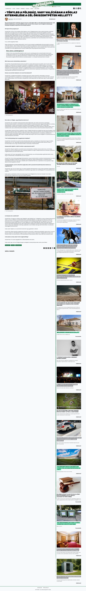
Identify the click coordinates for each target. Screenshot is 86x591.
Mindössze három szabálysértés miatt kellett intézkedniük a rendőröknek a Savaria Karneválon (69, 439)
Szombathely (8, 8)
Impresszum (39, 587)
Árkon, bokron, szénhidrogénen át (15, 50)
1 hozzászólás (78, 336)
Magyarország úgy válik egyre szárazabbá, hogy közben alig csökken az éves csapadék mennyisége (68, 304)
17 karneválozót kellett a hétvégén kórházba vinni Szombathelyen (67, 385)
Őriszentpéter (7, 245)
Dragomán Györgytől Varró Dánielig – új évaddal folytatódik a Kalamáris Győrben (68, 549)
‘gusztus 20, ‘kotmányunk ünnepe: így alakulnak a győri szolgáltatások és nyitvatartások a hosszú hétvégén (67, 247)
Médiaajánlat (46, 587)
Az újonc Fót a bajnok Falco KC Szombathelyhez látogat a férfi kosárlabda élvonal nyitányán (68, 277)
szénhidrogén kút (18, 245)
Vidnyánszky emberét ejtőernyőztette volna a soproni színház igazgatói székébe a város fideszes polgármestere (68, 106)
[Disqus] (30, 266)
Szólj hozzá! (52, 19)
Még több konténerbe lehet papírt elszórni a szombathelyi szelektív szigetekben (68, 523)
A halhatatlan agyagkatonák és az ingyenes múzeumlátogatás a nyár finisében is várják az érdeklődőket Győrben (69, 135)
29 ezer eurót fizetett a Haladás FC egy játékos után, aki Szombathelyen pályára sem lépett (68, 468)
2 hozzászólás (78, 46)
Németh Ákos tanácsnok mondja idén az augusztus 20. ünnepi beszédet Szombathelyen (67, 191)
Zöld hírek (37, 8)
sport (32, 8)
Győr (14, 8)
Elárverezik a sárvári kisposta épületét (68, 332)
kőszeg (27, 8)
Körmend (23, 8)
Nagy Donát (10, 19)
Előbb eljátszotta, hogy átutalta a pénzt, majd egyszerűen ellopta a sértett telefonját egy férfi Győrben (68, 495)
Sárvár (17, 8)
